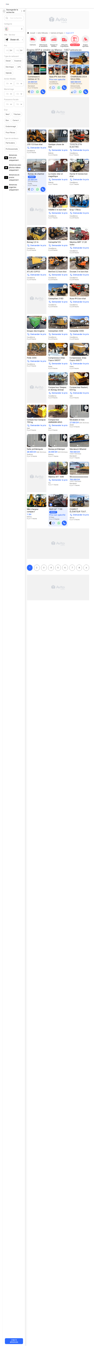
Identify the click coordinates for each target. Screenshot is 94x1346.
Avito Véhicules (43, 33)
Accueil (32, 33)
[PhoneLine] (43, 91)
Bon (7, 120)
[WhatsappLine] (37, 91)
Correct (16, 120)
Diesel (8, 61)
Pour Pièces (10, 133)
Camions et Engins (57, 33)
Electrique (10, 67)
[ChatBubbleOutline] (32, 91)
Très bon (16, 114)
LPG (19, 67)
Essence (17, 61)
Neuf (8, 114)
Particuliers (10, 143)
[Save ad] (43, 54)
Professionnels (12, 149)
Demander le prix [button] (38, 148)
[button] (8, 83)
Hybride (9, 73)
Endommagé (11, 126)
